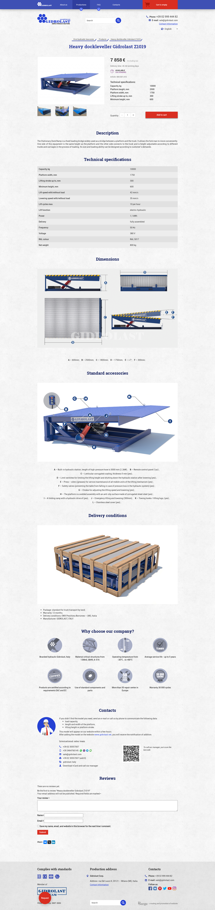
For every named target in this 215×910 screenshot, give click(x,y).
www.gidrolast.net (102, 734)
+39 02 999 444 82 (167, 16)
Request (45, 898)
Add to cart (162, 114)
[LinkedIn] (53, 842)
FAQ (98, 4)
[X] (49, 842)
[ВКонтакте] (45, 842)
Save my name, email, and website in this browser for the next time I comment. (75, 826)
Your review (43, 798)
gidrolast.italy (69, 761)
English (168, 28)
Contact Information (168, 23)
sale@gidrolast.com (168, 20)
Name (40, 815)
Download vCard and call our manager (80, 765)
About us (63, 4)
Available (120, 71)
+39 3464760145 (71, 750)
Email (40, 820)
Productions (81, 4)
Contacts (116, 4)
